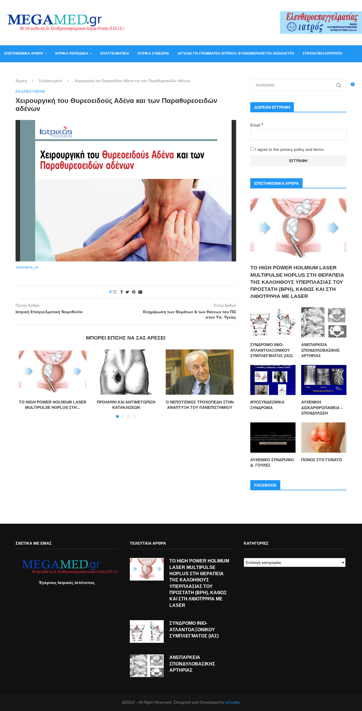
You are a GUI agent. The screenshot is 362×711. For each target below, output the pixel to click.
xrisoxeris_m (27, 267)
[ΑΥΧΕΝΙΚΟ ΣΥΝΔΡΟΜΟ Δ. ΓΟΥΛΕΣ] (273, 437)
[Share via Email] (140, 292)
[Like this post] (115, 292)
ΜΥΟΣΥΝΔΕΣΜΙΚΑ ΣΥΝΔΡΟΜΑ (267, 405)
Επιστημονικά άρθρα (23, 53)
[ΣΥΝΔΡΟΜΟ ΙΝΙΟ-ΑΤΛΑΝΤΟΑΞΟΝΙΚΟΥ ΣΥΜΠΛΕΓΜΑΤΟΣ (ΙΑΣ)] (273, 322)
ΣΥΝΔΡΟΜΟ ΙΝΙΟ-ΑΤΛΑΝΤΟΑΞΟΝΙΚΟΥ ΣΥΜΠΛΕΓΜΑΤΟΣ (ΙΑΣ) (271, 350)
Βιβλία (63, 70)
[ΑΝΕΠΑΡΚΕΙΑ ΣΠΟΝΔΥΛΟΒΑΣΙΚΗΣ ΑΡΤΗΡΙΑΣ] (323, 322)
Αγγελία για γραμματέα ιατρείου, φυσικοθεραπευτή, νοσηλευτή (236, 53)
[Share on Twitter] (127, 292)
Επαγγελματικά (114, 53)
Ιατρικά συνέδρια (153, 53)
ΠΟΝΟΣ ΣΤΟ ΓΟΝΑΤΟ (321, 459)
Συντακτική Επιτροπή (322, 53)
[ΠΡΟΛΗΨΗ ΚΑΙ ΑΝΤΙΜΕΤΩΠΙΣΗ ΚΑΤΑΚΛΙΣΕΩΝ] (126, 372)
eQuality (232, 702)
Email (256, 125)
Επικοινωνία (15, 70)
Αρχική (21, 81)
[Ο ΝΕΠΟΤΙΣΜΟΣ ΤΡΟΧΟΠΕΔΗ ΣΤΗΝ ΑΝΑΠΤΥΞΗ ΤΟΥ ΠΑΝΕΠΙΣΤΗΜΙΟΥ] (200, 372)
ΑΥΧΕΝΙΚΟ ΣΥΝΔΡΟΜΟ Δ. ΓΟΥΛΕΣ (272, 462)
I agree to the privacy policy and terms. (289, 149)
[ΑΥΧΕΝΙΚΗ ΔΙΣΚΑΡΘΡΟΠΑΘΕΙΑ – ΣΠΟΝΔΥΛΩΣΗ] (323, 380)
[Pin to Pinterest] (133, 292)
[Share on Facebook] (121, 292)
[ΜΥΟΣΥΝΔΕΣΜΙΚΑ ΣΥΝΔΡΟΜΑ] (273, 380)
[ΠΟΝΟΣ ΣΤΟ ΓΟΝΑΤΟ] (323, 437)
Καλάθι (42, 70)
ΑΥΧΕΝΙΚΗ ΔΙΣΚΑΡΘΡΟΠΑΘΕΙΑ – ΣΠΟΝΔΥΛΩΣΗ (322, 407)
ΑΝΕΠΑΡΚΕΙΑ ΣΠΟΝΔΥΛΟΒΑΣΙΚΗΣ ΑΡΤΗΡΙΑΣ (320, 350)
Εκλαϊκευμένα (50, 81)
